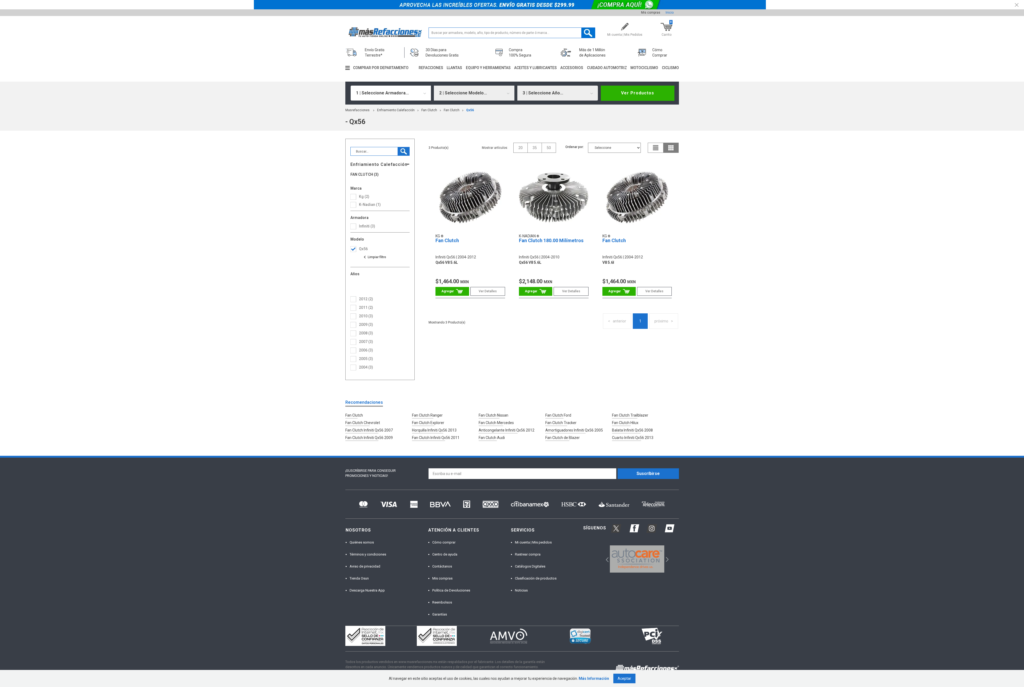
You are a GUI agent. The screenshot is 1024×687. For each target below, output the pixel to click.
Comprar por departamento (381, 68)
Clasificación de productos (536, 578)
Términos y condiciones (368, 554)
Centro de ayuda (444, 554)
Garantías (439, 614)
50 (549, 148)
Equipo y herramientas (488, 68)
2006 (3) (366, 350)
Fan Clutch (429, 110)
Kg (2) (364, 196)
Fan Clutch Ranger (427, 415)
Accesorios (571, 68)
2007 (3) (366, 341)
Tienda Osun (359, 578)
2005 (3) (366, 359)
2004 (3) (366, 367)
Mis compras (650, 12)
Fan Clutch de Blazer (562, 438)
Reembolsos (442, 602)
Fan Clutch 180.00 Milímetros (551, 240)
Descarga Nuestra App (367, 590)
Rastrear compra (528, 554)
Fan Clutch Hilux (625, 423)
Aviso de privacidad (365, 566)
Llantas (454, 68)
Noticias (521, 590)
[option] (637, 559)
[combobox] (391, 93)
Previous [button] (605, 559)
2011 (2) (366, 307)
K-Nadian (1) (370, 204)
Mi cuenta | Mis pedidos (533, 542)
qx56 (470, 110)
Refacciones (431, 68)
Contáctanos (442, 566)
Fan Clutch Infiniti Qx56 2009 (369, 438)
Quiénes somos (362, 542)
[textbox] (512, 32)
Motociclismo (644, 68)
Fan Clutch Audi (492, 438)
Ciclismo (670, 68)
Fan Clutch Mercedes (496, 423)
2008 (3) (366, 333)
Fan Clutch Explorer (428, 423)
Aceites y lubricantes (535, 68)
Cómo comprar (443, 542)
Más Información (594, 678)
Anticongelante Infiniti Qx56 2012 (506, 430)
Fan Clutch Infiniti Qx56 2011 (435, 438)
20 (520, 148)
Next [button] (666, 559)
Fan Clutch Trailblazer (630, 415)
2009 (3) (366, 324)
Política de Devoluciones (451, 590)
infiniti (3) (367, 226)
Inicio (670, 12)
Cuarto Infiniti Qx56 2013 (632, 438)
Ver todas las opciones (375, 257)
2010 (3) (366, 316)
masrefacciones (357, 110)
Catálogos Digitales (530, 566)
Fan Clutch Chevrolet (362, 423)
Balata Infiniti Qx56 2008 (632, 430)
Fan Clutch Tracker (561, 423)
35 (535, 148)
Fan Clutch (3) (364, 175)
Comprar (452, 291)
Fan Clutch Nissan (493, 415)
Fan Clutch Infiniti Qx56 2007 (369, 430)
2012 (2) (366, 299)
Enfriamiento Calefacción (396, 110)
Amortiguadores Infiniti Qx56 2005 (574, 430)
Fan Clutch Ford (558, 415)
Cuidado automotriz (607, 68)
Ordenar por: (574, 147)
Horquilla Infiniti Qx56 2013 (434, 430)
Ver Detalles (488, 291)
